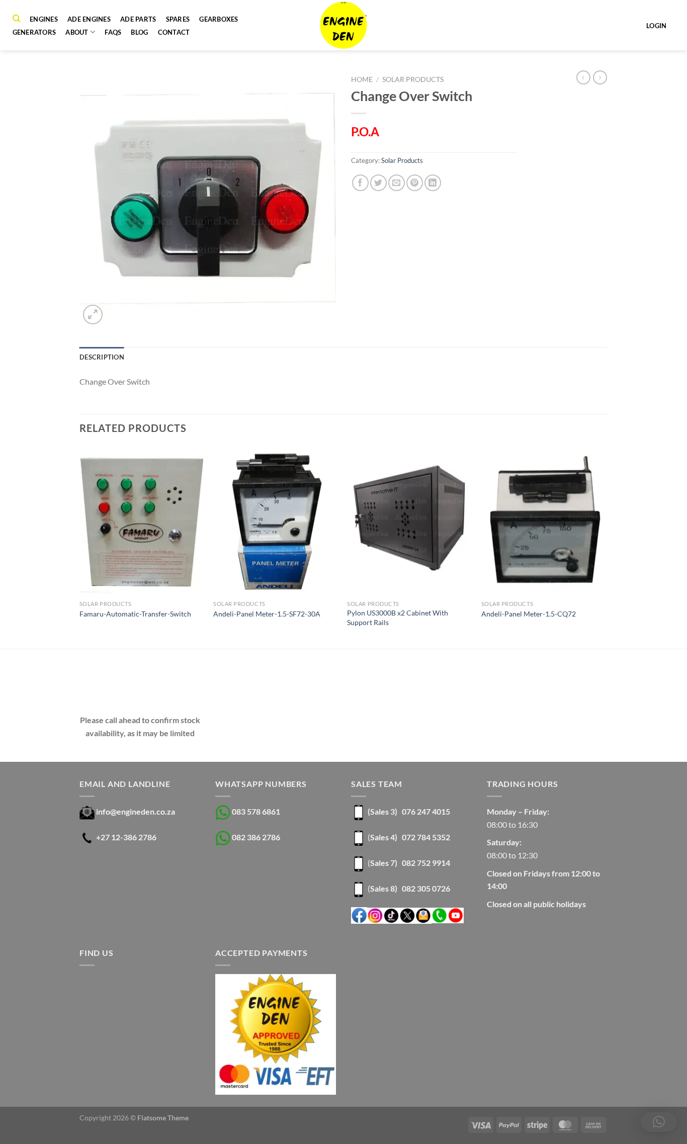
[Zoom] (93, 314)
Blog (139, 32)
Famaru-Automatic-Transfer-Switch (135, 613)
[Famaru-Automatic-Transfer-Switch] (141, 521)
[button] (659, 1122)
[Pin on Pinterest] (414, 182)
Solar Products (413, 79)
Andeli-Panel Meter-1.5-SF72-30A (266, 613)
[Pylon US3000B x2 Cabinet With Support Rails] (409, 521)
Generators (34, 32)
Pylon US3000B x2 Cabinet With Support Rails (397, 617)
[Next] (604, 547)
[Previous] (80, 547)
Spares (178, 19)
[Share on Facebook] (360, 182)
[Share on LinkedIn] (432, 182)
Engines (44, 19)
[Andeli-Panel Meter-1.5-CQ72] (543, 521)
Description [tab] (101, 357)
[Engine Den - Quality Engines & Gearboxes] (343, 25)
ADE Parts (138, 19)
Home (362, 79)
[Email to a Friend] (396, 182)
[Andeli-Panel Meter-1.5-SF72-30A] (275, 521)
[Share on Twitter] (378, 182)
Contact (174, 32)
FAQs (113, 32)
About (76, 32)
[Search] (16, 18)
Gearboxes (218, 19)
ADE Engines (89, 19)
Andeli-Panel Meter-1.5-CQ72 (528, 613)
